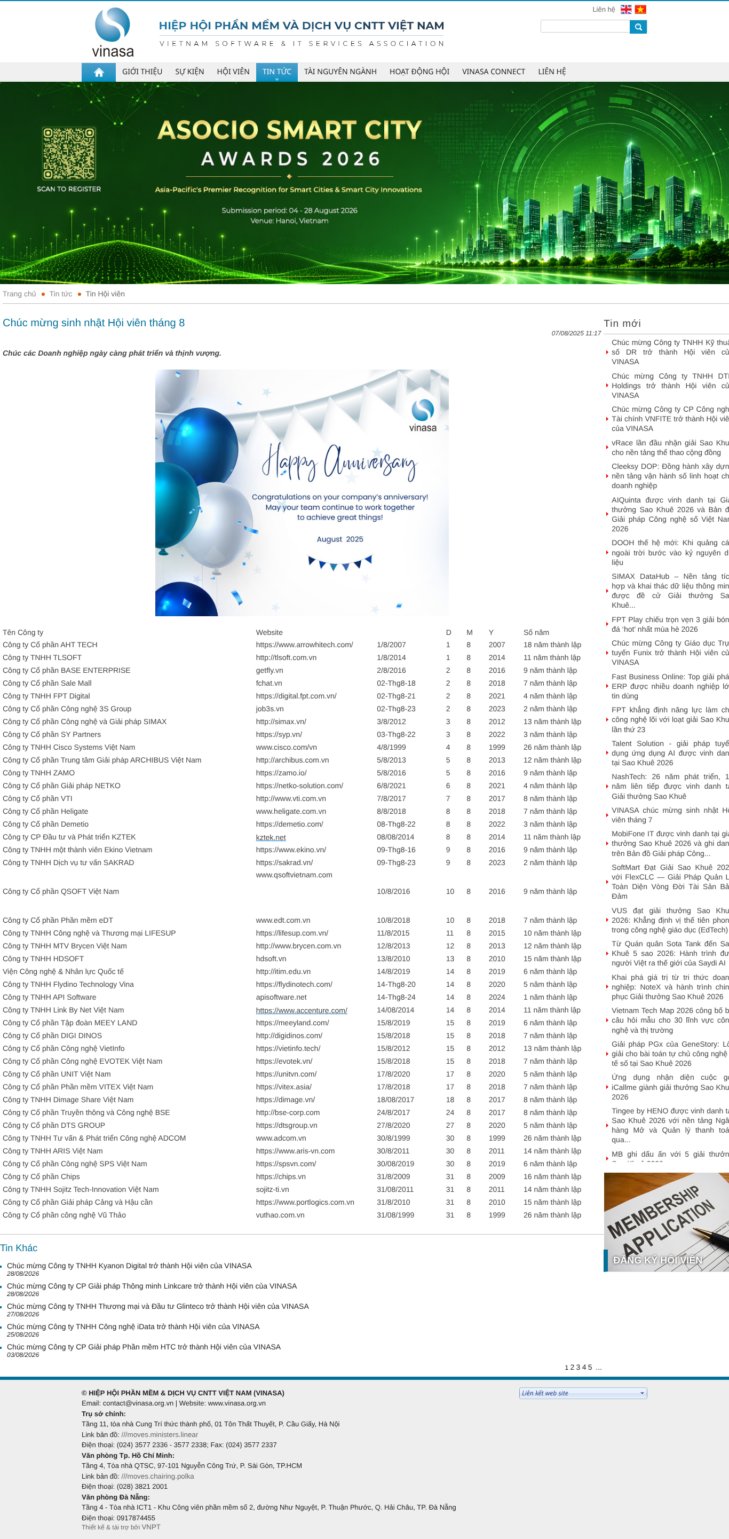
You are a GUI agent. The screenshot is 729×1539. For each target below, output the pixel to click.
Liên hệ (604, 9)
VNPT (151, 1527)
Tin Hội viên (105, 293)
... (599, 1367)
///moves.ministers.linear (159, 1435)
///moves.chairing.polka (157, 1476)
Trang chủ (19, 293)
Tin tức (61, 293)
